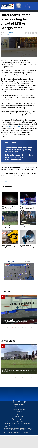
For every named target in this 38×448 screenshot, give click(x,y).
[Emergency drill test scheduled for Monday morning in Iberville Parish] (28, 237)
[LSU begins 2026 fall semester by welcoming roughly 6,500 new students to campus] (28, 218)
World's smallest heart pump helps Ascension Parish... (9, 227)
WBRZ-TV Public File (19, 409)
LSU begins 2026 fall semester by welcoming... (27, 227)
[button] (19, 47)
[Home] (7, 6)
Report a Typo (6, 182)
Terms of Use (19, 416)
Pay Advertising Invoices (19, 419)
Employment (19, 407)
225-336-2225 (16, 423)
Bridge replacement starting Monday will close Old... (9, 247)
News (11, 32)
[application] (19, 47)
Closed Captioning (19, 404)
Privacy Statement (19, 414)
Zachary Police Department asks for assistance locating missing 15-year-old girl (18, 149)
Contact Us (19, 411)
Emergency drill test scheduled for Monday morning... (27, 247)
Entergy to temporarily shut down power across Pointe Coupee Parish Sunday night (19, 157)
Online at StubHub (13, 126)
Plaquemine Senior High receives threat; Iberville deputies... (27, 208)
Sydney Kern (7, 36)
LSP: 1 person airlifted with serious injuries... (10, 208)
